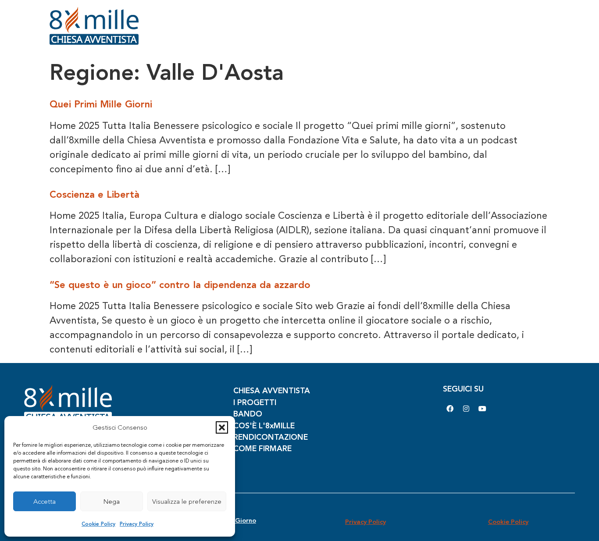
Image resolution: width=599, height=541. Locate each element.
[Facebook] (450, 409)
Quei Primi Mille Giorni (101, 104)
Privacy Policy (136, 524)
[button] (221, 427)
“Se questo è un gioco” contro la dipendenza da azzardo (180, 285)
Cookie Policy (98, 524)
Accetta (44, 501)
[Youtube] (482, 409)
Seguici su (463, 388)
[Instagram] (466, 409)
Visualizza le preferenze (186, 501)
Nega (111, 501)
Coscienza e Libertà (94, 194)
